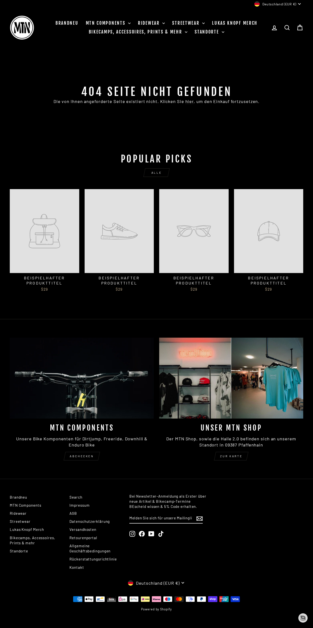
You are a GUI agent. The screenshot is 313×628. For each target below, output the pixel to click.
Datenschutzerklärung (89, 521)
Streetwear (186, 23)
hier (189, 101)
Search (75, 497)
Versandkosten (82, 529)
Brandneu (67, 23)
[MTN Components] (82, 378)
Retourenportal (83, 538)
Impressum (79, 505)
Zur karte (231, 456)
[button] (303, 618)
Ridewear (149, 23)
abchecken (82, 456)
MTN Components (106, 23)
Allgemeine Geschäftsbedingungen (90, 548)
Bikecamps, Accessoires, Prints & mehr (136, 31)
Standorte (208, 31)
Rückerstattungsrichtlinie (93, 559)
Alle (156, 172)
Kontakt (76, 567)
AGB (73, 513)
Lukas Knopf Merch (234, 23)
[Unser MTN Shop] (231, 378)
